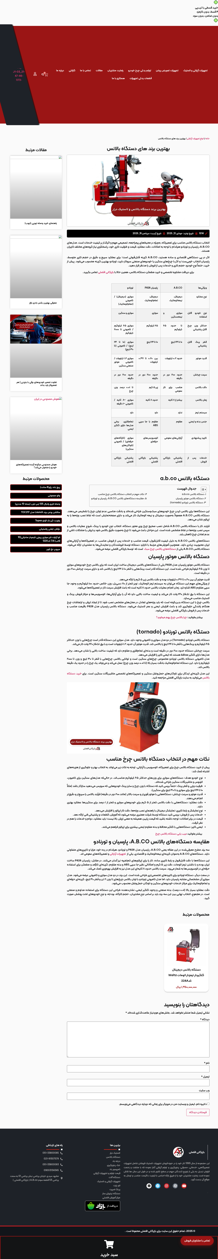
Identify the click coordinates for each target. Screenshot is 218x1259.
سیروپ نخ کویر (53, 549)
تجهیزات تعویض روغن (167, 71)
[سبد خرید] (109, 1244)
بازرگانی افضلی (106, 272)
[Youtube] (183, 1185)
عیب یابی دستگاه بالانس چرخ (171, 834)
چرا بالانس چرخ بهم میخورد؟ (171, 617)
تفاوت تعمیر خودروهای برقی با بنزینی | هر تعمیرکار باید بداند (37, 384)
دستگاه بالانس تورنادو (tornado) (186, 502)
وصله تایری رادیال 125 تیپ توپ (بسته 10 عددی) (37, 504)
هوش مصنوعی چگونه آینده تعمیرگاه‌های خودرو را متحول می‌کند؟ (36, 466)
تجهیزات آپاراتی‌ (118, 854)
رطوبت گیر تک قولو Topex (47, 521)
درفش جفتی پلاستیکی (49, 529)
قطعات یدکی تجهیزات (141, 78)
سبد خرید (109, 1255)
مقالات (99, 71)
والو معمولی (54, 495)
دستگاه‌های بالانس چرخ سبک (160, 549)
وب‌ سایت (204, 1090)
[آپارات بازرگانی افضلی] (175, 1185)
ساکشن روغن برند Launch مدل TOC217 (40, 512)
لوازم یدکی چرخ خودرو (139, 71)
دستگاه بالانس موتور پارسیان (190, 498)
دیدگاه (204, 1019)
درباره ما (60, 71)
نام (206, 1063)
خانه (207, 138)
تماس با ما (85, 71)
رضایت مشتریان (115, 71)
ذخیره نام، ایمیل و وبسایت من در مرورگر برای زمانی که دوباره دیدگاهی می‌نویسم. (163, 1104)
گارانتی (72, 71)
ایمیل (205, 1076)
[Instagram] (166, 1185)
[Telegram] (157, 1185)
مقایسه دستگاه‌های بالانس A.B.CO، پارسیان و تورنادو (117, 498)
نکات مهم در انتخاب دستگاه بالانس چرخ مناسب (121, 494)
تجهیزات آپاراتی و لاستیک (195, 71)
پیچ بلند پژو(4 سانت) (50, 487)
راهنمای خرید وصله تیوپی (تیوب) (41, 223)
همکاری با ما (118, 78)
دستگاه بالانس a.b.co (193, 494)
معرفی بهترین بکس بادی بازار (43, 303)
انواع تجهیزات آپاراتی (195, 138)
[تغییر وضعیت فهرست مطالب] (202, 489)
